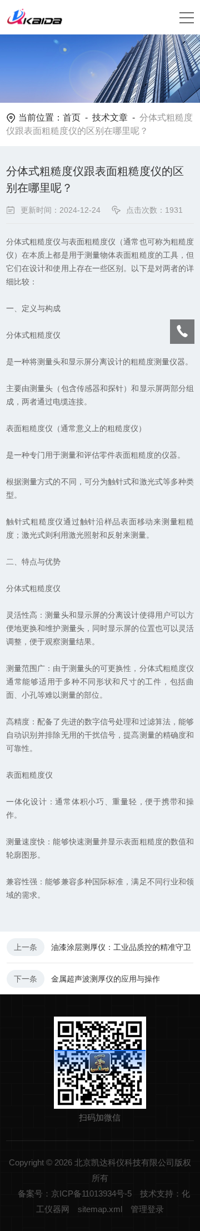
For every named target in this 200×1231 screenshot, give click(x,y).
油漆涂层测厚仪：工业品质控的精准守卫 (121, 947)
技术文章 (110, 117)
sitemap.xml (100, 1209)
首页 (72, 117)
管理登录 (147, 1209)
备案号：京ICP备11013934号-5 (75, 1193)
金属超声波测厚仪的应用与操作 (105, 978)
